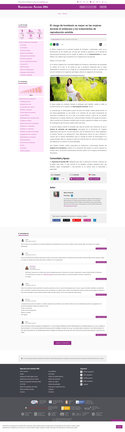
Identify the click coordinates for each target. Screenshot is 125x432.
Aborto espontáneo (25, 140)
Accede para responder (101, 248)
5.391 (86, 2)
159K (93, 2)
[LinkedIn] (94, 220)
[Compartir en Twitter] (54, 179)
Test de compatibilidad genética (28, 61)
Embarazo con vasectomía (27, 129)
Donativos (51, 391)
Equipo (22, 374)
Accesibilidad (52, 371)
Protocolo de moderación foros (56, 386)
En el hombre (23, 47)
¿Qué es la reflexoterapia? (27, 69)
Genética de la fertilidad (26, 53)
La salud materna (24, 115)
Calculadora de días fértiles (27, 72)
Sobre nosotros (24, 371)
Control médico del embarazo (28, 112)
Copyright (51, 389)
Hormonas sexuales (25, 50)
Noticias (65, 13)
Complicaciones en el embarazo (28, 134)
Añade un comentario (62, 343)
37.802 (88, 220)
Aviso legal (51, 374)
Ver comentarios (78, 179)
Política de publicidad (54, 384)
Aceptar (119, 426)
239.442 (57, 220)
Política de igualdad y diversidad (28, 386)
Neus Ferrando (55, 39)
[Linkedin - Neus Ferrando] (72, 196)
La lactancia (23, 148)
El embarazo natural (25, 101)
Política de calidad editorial (55, 376)
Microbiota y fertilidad (26, 58)
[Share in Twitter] (54, 44)
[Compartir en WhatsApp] (52, 179)
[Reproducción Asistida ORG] (33, 7)
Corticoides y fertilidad (26, 75)
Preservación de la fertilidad (27, 56)
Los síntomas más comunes (27, 107)
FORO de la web (48, 274)
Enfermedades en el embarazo (28, 137)
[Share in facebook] (57, 44)
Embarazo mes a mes (25, 104)
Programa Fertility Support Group (29, 376)
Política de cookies (53, 381)
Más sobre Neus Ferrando (70, 206)
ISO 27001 (23, 384)
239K (80, 2)
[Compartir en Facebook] (57, 179)
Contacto (22, 391)
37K (99, 2)
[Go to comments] (100, 44)
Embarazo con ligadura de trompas (29, 131)
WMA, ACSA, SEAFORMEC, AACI (40, 2)
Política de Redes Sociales (27, 389)
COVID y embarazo (25, 150)
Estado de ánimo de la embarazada (29, 123)
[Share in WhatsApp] (51, 44)
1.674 (105, 2)
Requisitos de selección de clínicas (29, 379)
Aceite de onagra (24, 67)
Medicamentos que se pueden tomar (29, 118)
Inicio (59, 13)
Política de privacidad (54, 379)
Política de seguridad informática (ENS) (30, 381)
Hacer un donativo (94, 179)
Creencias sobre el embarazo (27, 142)
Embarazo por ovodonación (27, 126)
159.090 (78, 220)
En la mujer (23, 45)
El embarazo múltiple (25, 120)
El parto (22, 145)
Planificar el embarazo (26, 109)
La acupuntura (24, 64)
